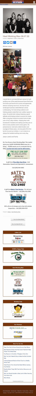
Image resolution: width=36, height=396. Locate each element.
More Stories (7, 377)
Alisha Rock (21, 38)
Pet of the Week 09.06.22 (18, 219)
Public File (19, 390)
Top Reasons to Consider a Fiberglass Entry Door (16, 354)
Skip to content (4, 4)
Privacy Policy (25, 390)
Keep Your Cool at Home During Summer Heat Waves (17, 347)
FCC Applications (6, 390)
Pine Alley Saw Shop (19, 162)
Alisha (9, 212)
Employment (13, 390)
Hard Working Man (15, 212)
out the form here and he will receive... (19, 149)
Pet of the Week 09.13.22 (18, 224)
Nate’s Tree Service (17, 189)
